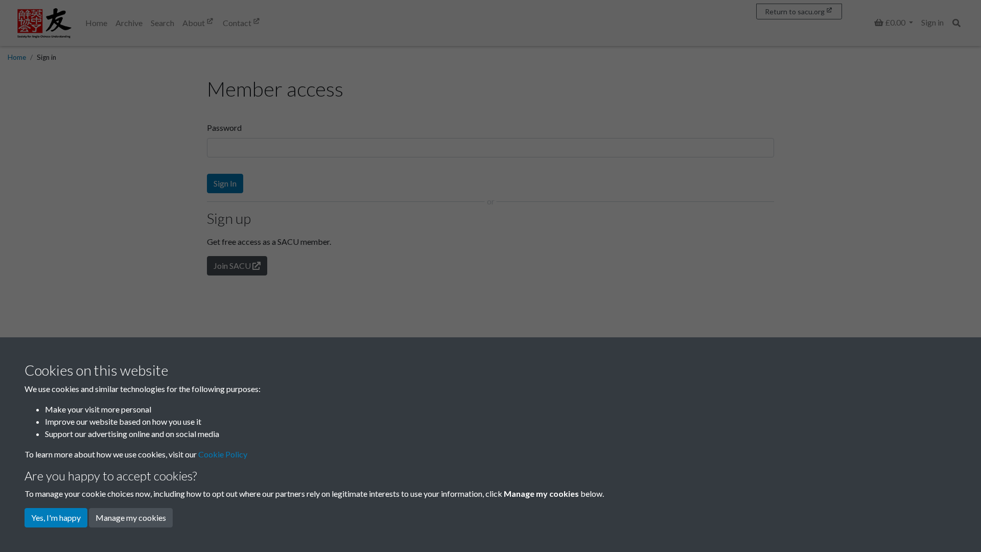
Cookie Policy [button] (222, 454)
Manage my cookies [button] (131, 517)
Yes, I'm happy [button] (56, 517)
